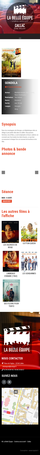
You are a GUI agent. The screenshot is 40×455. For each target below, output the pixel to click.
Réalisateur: (9, 97)
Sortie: (7, 103)
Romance (18, 100)
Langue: (8, 106)
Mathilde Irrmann (20, 93)
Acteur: (7, 93)
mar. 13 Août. (7, 198)
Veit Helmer (18, 97)
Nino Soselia (30, 93)
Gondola (11, 83)
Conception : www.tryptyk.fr (29, 451)
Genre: (7, 100)
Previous (3, 172)
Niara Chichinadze (20, 95)
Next (36, 172)
